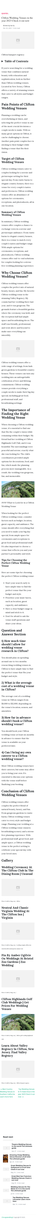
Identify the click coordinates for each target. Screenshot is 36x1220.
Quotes (5, 13)
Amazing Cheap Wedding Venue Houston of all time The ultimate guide (20, 1157)
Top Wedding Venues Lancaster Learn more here (21, 1199)
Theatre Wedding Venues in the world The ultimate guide (22, 1146)
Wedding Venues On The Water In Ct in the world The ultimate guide (20, 1189)
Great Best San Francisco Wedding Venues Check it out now (22, 1178)
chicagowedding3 (7, 1217)
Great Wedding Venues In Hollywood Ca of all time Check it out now (21, 1167)
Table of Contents (16, 61)
